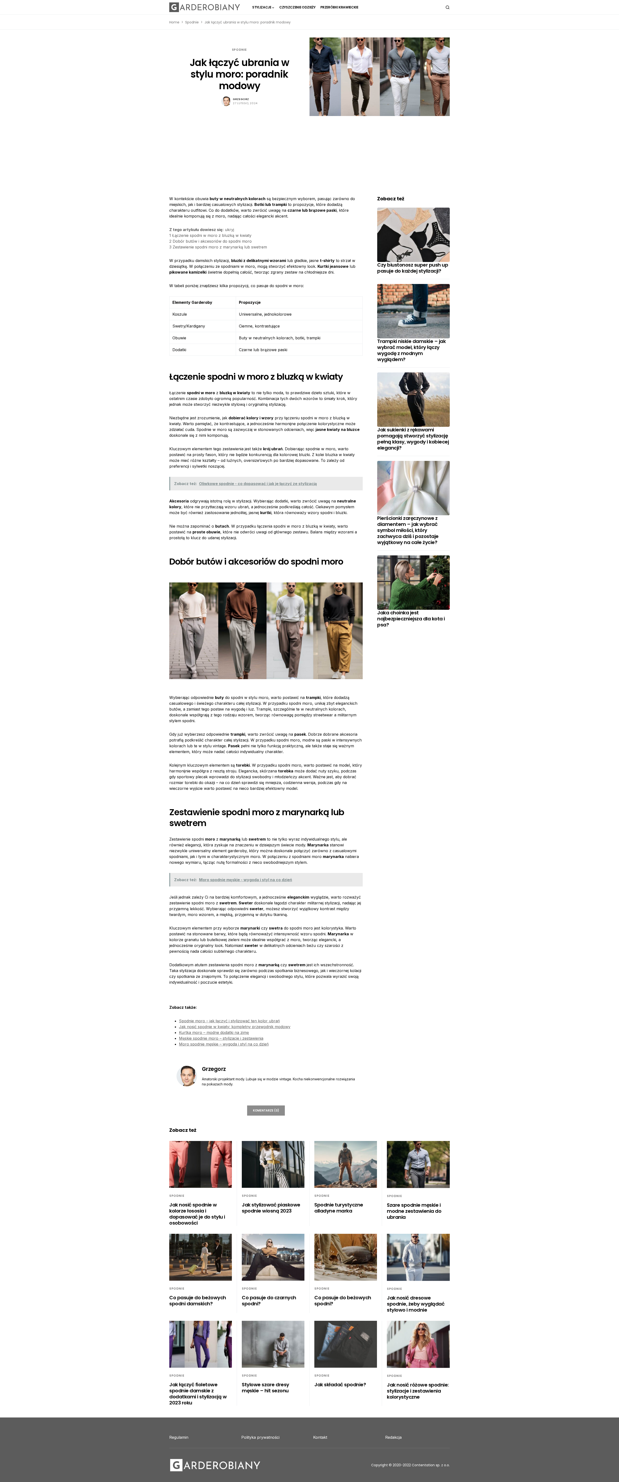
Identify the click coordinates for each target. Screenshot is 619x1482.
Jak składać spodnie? (340, 1384)
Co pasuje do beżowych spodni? (342, 1300)
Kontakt (320, 1437)
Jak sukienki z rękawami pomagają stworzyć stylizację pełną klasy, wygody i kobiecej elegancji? (413, 438)
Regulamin (178, 1437)
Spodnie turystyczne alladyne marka (338, 1207)
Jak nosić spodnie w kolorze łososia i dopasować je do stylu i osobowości (197, 1213)
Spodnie (192, 22)
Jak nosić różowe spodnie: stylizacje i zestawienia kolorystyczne (418, 1390)
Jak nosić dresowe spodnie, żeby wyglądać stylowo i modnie (415, 1303)
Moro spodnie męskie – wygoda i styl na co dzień (224, 1044)
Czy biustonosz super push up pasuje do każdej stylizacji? (412, 268)
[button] (447, 7)
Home (174, 22)
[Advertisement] (309, 152)
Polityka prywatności (260, 1437)
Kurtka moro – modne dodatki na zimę (214, 1032)
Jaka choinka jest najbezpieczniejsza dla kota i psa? (411, 618)
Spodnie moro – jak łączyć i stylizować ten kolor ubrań (229, 1020)
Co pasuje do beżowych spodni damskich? (197, 1300)
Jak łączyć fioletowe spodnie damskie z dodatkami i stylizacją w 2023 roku (198, 1393)
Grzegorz (241, 99)
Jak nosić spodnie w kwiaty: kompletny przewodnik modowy (234, 1026)
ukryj (229, 229)
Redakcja (393, 1437)
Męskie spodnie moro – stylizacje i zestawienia (221, 1038)
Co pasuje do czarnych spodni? (269, 1300)
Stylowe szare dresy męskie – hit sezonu (265, 1387)
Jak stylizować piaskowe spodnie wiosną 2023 (271, 1207)
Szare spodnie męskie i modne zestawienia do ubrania (414, 1211)
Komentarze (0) (266, 1110)
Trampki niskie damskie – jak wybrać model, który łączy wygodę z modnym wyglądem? (411, 350)
